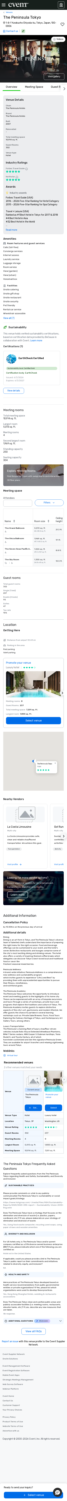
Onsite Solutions (10, 1359)
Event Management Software (16, 1366)
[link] (25, 814)
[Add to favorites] (62, 24)
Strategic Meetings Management (18, 1380)
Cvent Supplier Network (14, 1354)
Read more (11, 230)
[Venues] (61, 4)
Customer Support (11, 1405)
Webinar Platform (11, 1389)
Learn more (36, 340)
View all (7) (8, 318)
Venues (9, 12)
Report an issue (10, 1341)
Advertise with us (11, 1431)
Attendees (9, 498)
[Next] (63, 88)
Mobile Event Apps (11, 1375)
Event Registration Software (16, 1370)
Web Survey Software (13, 1384)
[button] (31, 368)
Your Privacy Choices (12, 1410)
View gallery (54, 76)
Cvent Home (8, 1396)
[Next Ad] (62, 693)
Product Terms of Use (13, 1421)
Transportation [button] (14, 849)
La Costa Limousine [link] (19, 826)
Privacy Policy (9, 1417)
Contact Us (8, 1401)
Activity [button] (58, 849)
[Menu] (3, 5)
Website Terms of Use (13, 1426)
